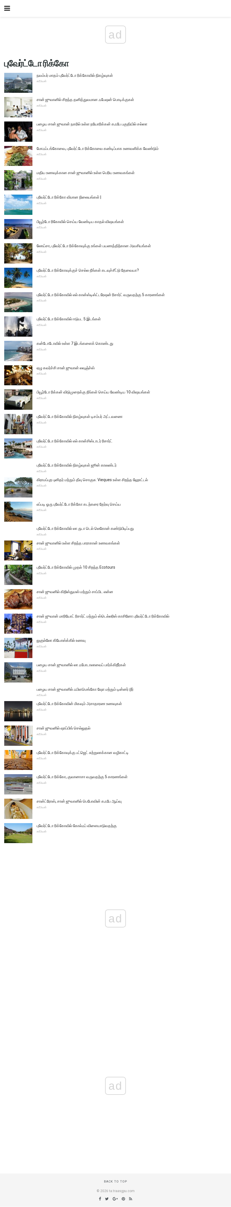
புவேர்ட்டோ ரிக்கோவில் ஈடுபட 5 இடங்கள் (69, 319)
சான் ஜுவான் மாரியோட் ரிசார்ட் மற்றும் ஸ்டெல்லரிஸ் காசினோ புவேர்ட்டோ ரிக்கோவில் (103, 616)
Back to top (115, 1181)
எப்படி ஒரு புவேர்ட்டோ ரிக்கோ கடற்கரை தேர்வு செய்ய (79, 504)
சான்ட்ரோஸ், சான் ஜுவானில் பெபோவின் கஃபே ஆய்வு (79, 801)
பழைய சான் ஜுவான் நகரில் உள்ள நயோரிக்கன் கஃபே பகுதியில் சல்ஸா (92, 124)
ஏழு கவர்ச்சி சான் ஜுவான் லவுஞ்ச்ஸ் (66, 368)
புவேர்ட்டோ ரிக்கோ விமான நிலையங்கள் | (69, 197)
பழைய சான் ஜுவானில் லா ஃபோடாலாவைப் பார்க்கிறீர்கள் (81, 665)
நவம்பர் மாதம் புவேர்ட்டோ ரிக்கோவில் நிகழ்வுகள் (75, 75)
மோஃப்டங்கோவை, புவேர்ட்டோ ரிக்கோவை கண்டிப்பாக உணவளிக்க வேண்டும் (98, 148)
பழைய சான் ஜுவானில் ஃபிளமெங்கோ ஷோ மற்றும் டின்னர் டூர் (85, 689)
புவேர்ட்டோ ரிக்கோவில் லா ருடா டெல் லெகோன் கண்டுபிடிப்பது (85, 528)
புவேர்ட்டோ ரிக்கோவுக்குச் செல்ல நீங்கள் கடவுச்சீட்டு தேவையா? (88, 270)
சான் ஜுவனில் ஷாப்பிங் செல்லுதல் (63, 728)
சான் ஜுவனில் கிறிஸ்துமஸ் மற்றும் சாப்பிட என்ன (75, 591)
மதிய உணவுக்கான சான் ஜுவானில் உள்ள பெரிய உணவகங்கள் (86, 172)
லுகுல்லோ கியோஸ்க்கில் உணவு (61, 640)
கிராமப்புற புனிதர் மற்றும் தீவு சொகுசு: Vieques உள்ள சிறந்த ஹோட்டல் (92, 480)
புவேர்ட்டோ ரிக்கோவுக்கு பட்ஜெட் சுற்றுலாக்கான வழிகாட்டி (83, 752)
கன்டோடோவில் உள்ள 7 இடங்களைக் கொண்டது (75, 343)
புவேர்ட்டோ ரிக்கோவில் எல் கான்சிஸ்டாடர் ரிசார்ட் (74, 441)
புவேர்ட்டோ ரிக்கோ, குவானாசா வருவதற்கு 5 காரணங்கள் (82, 776)
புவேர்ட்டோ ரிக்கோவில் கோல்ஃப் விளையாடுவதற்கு (77, 825)
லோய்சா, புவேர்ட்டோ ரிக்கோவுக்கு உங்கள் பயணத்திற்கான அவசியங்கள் (94, 246)
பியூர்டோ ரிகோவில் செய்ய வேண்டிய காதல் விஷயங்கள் (80, 221)
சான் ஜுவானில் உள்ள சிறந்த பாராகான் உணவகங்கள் (78, 543)
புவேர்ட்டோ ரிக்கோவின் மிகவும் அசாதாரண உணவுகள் (79, 703)
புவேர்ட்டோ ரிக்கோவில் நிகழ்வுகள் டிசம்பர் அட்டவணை (80, 416)
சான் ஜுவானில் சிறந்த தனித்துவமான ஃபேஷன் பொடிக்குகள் (85, 99)
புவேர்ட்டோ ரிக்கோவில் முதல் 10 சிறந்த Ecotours (76, 567)
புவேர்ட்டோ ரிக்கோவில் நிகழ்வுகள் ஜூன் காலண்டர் (77, 465)
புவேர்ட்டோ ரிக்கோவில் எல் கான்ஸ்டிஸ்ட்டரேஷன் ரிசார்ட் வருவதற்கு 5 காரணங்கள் (101, 294)
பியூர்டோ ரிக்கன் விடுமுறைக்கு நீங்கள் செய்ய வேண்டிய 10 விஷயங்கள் (93, 392)
